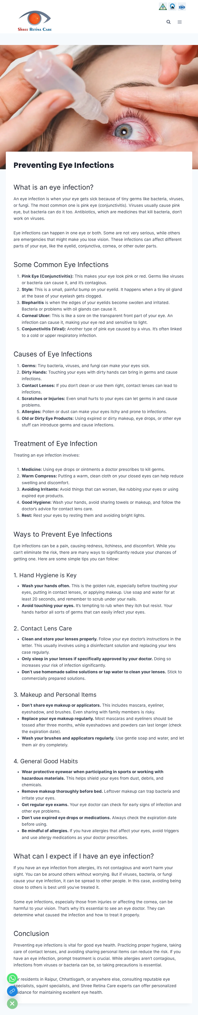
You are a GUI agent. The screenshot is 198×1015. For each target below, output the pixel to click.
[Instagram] (182, 6)
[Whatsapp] (12, 978)
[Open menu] (183, 22)
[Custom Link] (12, 991)
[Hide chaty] (12, 1003)
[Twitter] (172, 6)
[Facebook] (163, 6)
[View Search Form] (168, 22)
